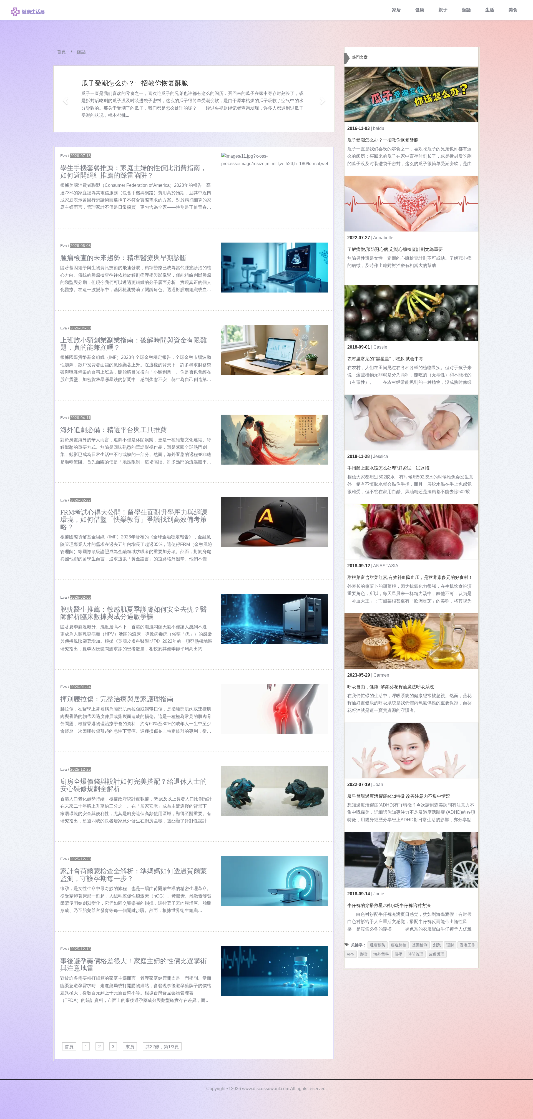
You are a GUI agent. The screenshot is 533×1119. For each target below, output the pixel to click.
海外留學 (381, 954)
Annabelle (383, 237)
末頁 (129, 1046)
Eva (63, 155)
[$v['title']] (274, 178)
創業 (437, 945)
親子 (443, 9)
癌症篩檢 (398, 945)
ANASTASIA (385, 565)
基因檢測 (420, 945)
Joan (378, 784)
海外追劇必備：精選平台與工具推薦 (113, 430)
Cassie (380, 347)
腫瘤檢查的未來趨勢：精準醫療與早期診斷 (123, 257)
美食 (513, 9)
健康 (419, 9)
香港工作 (467, 945)
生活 (489, 9)
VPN (351, 954)
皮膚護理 (436, 954)
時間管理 (415, 954)
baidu (378, 128)
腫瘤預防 (377, 945)
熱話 (466, 9)
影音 (364, 954)
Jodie (378, 893)
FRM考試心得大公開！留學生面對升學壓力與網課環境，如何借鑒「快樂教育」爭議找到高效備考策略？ (133, 520)
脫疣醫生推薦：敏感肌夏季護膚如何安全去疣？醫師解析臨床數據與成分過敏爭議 (133, 613)
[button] (64, 98)
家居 (396, 9)
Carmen (381, 675)
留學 (398, 954)
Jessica (380, 456)
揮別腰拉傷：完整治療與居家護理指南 (117, 699)
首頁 (61, 51)
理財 (450, 945)
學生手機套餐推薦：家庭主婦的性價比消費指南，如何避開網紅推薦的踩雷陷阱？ (133, 171)
